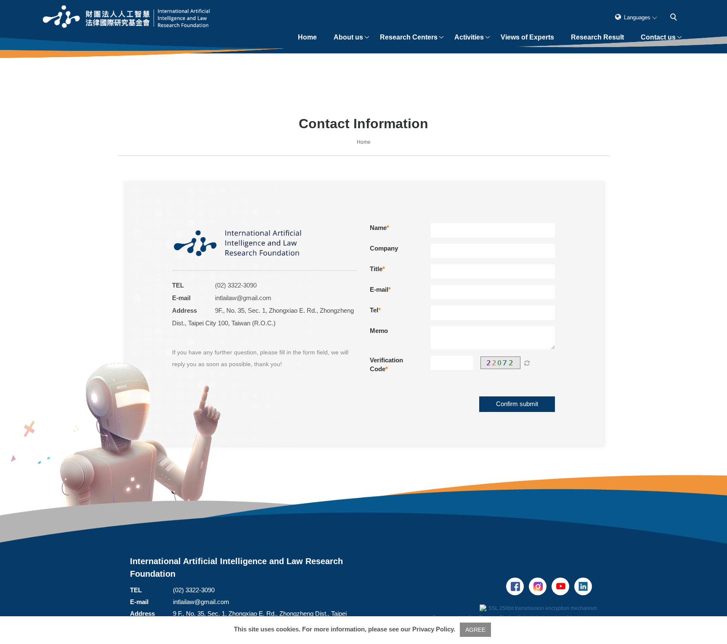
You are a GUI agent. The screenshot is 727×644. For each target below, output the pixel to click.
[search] (675, 18)
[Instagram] (540, 586)
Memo (379, 330)
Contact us (658, 37)
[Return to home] (126, 17)
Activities (469, 37)
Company (384, 248)
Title (376, 268)
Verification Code (386, 364)
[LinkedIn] (585, 586)
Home (307, 37)
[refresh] (526, 362)
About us (349, 37)
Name (378, 227)
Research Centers (409, 37)
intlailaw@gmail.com (243, 297)
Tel (374, 310)
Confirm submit (517, 403)
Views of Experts (528, 37)
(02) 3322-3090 (236, 285)
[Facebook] (517, 586)
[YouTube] (563, 586)
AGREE (475, 629)
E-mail (379, 289)
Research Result (597, 37)
